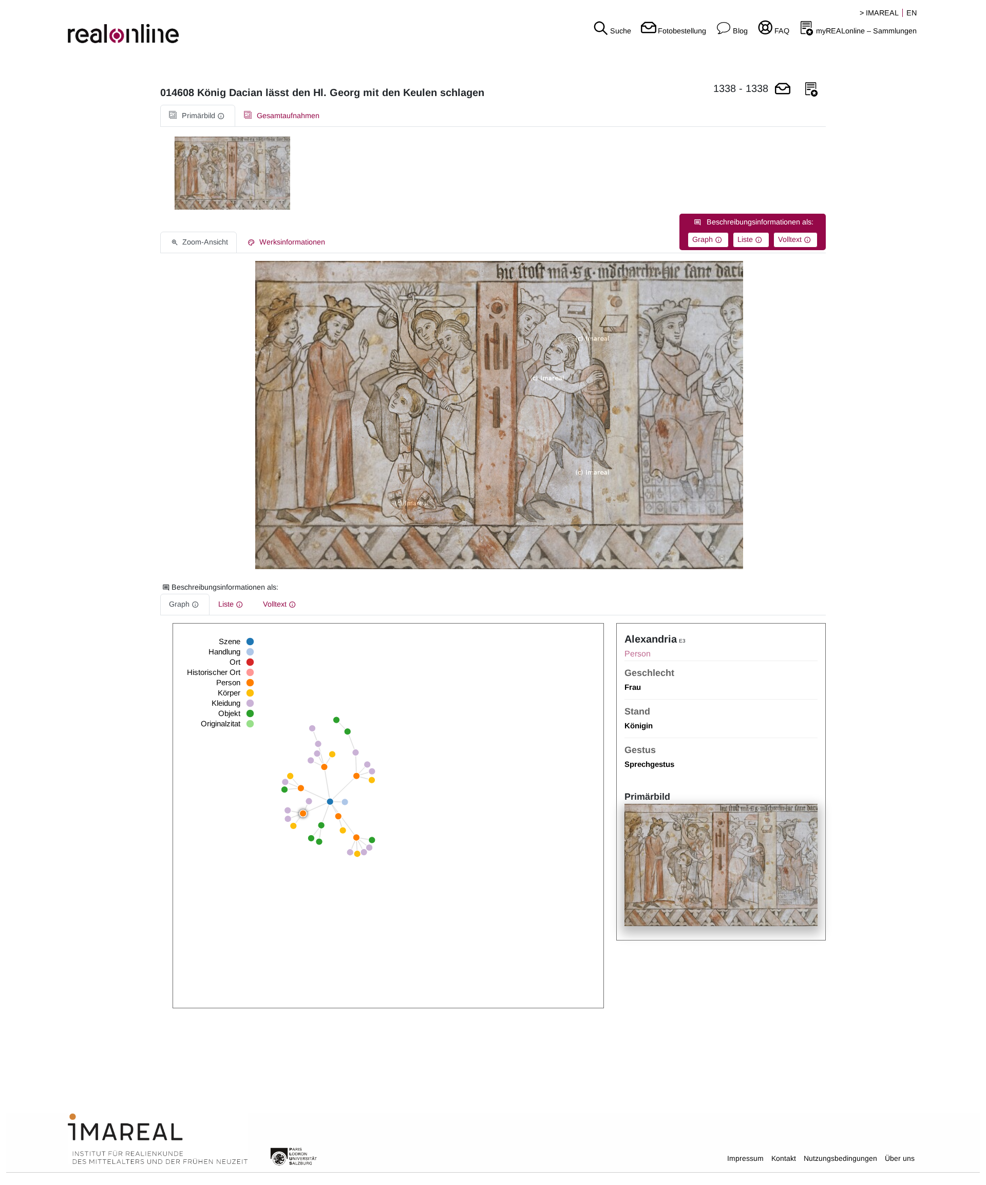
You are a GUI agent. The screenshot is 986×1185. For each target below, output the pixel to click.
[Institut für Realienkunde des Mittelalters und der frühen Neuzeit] (158, 1139)
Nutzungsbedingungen (840, 1158)
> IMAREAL (879, 13)
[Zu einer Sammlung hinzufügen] (811, 89)
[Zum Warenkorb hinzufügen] (782, 89)
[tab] (197, 116)
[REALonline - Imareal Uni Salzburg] (164, 25)
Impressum (745, 1158)
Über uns (900, 1158)
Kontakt (783, 1158)
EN (911, 13)
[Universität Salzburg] (294, 1156)
